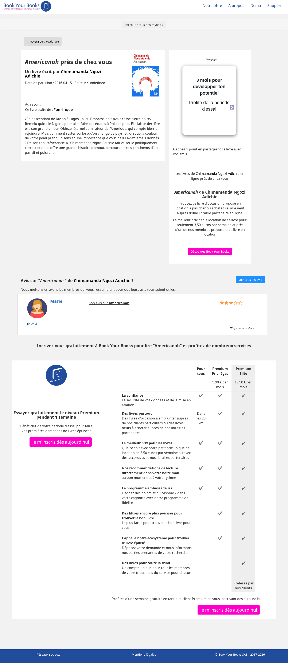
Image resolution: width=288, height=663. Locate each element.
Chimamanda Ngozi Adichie (63, 74)
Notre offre (212, 5)
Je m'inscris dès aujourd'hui (60, 442)
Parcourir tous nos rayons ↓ (144, 25)
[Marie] (44, 310)
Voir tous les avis (250, 280)
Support (274, 5)
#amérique (63, 109)
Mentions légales (144, 654)
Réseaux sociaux (48, 654)
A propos (236, 5)
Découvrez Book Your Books (210, 251)
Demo (255, 5)
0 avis (32, 323)
